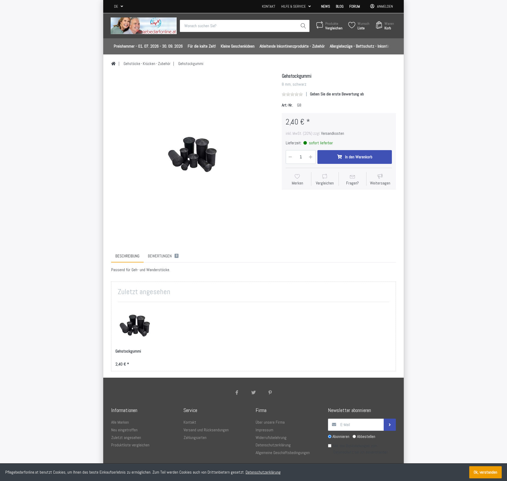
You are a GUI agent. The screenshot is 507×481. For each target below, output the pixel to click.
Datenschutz (343, 452)
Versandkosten (332, 133)
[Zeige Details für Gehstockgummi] (134, 325)
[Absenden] (390, 425)
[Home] (113, 64)
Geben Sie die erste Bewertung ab (337, 94)
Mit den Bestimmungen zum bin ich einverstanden (360, 449)
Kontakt (268, 6)
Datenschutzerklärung (263, 472)
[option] (192, 154)
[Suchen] (303, 26)
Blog (340, 6)
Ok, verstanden (485, 472)
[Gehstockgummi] (192, 154)
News (325, 6)
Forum (354, 6)
